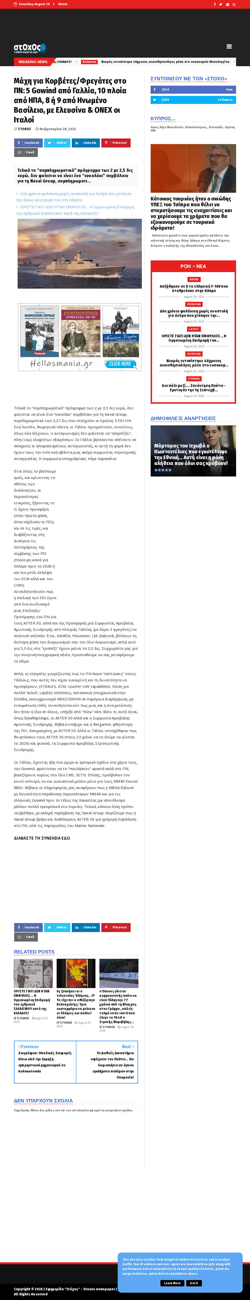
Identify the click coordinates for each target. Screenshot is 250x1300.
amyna (194, 279)
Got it (194, 1283)
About (62, 4)
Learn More (172, 1283)
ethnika (191, 62)
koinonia (194, 304)
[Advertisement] (97, 542)
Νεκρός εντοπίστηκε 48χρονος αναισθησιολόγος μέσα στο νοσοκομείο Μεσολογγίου (110, 62)
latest (194, 329)
